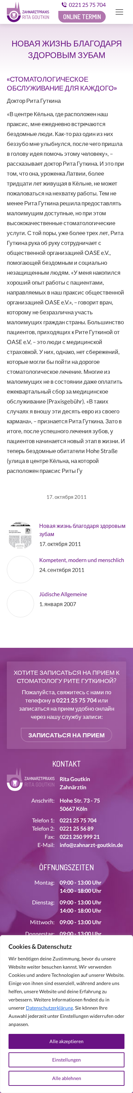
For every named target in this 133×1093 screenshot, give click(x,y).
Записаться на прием (66, 735)
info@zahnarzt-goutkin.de (91, 845)
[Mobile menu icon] (119, 12)
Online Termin (82, 17)
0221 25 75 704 (87, 4)
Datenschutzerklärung (49, 1008)
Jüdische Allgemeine (63, 594)
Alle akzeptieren (66, 1041)
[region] (66, 1014)
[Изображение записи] (20, 535)
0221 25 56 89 (76, 828)
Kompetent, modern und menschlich (81, 560)
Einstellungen (66, 1060)
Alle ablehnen (66, 1078)
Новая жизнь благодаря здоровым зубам (82, 529)
